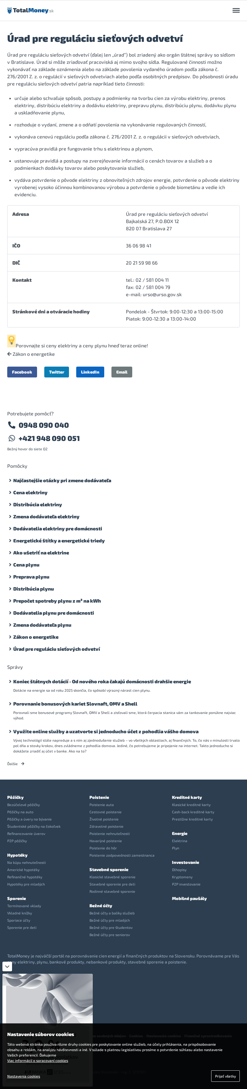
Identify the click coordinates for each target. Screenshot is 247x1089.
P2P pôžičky (17, 841)
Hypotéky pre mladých (26, 884)
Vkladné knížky (19, 913)
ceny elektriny (62, 345)
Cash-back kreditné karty (193, 812)
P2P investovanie (186, 884)
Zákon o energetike (33, 354)
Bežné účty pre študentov (111, 927)
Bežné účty (100, 905)
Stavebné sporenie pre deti (112, 884)
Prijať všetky (225, 1076)
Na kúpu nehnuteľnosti (26, 862)
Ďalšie (13, 764)
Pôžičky (15, 797)
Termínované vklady (24, 906)
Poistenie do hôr (103, 848)
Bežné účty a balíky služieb (112, 913)
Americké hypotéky (23, 869)
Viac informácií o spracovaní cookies (37, 1060)
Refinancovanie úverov (26, 833)
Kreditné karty (187, 797)
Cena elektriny (30, 492)
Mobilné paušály (189, 898)
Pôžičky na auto (20, 812)
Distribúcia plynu (33, 588)
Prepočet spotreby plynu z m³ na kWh (57, 600)
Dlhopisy (179, 869)
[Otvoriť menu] (236, 11)
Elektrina (179, 841)
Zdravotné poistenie (106, 826)
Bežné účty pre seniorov (109, 934)
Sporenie (16, 898)
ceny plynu (95, 345)
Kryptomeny (182, 877)
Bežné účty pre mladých (109, 920)
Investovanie (185, 862)
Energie (179, 833)
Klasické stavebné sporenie (112, 877)
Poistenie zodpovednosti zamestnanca (122, 855)
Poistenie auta (101, 804)
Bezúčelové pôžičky (23, 804)
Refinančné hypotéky (24, 877)
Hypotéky (17, 855)
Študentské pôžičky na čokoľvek (34, 826)
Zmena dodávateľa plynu (42, 625)
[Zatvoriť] (7, 966)
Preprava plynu (31, 576)
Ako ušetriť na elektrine (41, 552)
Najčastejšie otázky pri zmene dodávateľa (62, 480)
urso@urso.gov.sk (162, 294)
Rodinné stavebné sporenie (112, 891)
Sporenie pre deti (21, 927)
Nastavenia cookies (23, 1076)
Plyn (175, 848)
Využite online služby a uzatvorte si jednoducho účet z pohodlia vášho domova (106, 731)
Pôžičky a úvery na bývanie (29, 819)
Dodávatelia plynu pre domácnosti (53, 613)
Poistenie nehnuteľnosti (109, 833)
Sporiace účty (18, 920)
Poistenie (99, 797)
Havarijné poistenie (105, 841)
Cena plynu (26, 564)
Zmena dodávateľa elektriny (46, 516)
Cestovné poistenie (105, 812)
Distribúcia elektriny (37, 504)
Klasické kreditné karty (191, 804)
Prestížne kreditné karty (192, 819)
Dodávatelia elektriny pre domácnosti (57, 528)
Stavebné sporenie (108, 869)
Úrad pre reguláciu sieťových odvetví (56, 649)
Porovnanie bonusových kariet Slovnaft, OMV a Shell (75, 703)
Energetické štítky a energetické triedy (59, 540)
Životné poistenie (104, 819)
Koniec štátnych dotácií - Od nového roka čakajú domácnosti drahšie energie (102, 681)
